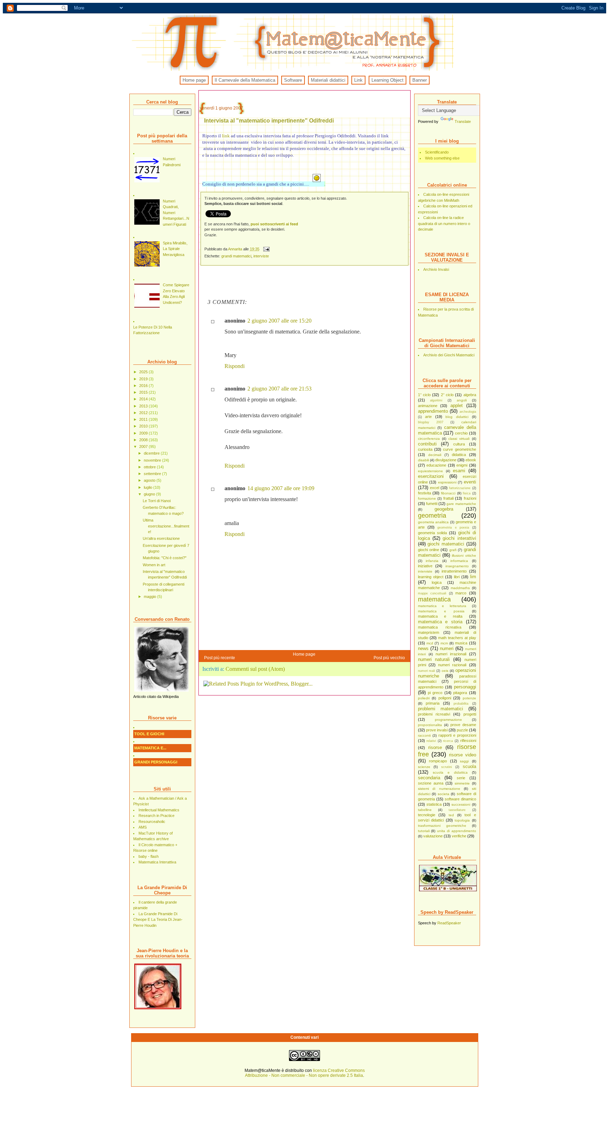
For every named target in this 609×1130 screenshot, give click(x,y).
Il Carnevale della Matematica (245, 80)
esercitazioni (431, 476)
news (423, 648)
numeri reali (426, 671)
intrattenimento (454, 571)
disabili (423, 460)
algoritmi (436, 400)
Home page (194, 80)
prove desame (463, 725)
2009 (144, 433)
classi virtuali (458, 439)
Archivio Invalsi (436, 269)
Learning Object (387, 80)
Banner (419, 80)
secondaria (429, 777)
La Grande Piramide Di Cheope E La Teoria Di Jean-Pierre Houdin (158, 920)
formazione (427, 498)
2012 (144, 413)
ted (451, 815)
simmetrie (462, 783)
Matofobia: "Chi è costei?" (164, 558)
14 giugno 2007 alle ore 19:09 (280, 488)
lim (473, 576)
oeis (445, 671)
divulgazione (445, 460)
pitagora (460, 693)
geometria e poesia (453, 527)
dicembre (152, 453)
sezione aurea (430, 783)
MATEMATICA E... (150, 748)
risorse (435, 747)
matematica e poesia (441, 611)
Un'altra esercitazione (161, 538)
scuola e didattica (450, 772)
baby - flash (149, 856)
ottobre (150, 467)
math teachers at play (457, 638)
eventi (470, 482)
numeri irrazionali (451, 654)
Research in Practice (156, 815)
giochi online (428, 550)
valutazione (433, 836)
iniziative (425, 566)
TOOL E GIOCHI (149, 734)
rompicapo (438, 761)
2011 (144, 419)
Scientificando (437, 152)
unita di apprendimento (456, 831)
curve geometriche (459, 449)
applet (456, 405)
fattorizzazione (459, 488)
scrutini (446, 767)
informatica (459, 561)
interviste (425, 571)
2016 (144, 385)
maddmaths (460, 588)
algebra (469, 395)
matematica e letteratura (442, 606)
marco (460, 593)
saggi (464, 761)
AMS (143, 827)
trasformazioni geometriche (442, 826)
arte (428, 416)
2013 (144, 406)
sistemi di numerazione (439, 789)
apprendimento (433, 411)
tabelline (425, 810)
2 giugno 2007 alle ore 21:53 (279, 389)
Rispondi (234, 366)
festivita (424, 493)
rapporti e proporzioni (457, 735)
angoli (462, 400)
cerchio (461, 433)
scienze (424, 767)
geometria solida (432, 533)
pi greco (435, 693)
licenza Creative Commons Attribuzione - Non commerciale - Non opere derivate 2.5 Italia (305, 1073)
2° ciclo (447, 395)
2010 (144, 426)
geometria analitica (433, 522)
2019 (144, 379)
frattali (448, 498)
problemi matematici (440, 708)
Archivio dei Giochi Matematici (448, 355)
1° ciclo (424, 395)
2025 (144, 372)
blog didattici (456, 417)
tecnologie (426, 815)
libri (457, 577)
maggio (150, 596)
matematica (434, 599)
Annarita (235, 249)
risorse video (462, 754)
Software (293, 80)
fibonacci (448, 493)
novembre (153, 460)
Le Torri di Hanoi (157, 501)
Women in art (154, 565)
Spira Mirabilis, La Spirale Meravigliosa (175, 249)
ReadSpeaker (449, 923)
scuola (469, 766)
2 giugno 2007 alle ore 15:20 (279, 321)
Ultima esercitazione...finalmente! (166, 526)
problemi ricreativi (434, 714)
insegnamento (457, 566)
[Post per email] (266, 249)
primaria (432, 703)
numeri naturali (434, 659)
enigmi (461, 465)
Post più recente (219, 657)
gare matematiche (461, 504)
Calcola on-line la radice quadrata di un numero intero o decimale (444, 223)
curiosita (425, 449)
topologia (462, 820)
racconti (424, 735)
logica (437, 582)
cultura (459, 444)
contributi (427, 444)
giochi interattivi (459, 538)
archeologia (468, 411)
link (226, 135)
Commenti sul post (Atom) (255, 669)
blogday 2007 (430, 422)
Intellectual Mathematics (159, 810)
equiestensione (430, 471)
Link (358, 80)
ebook (471, 460)
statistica (434, 804)
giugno (150, 494)
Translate (463, 121)
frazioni (470, 498)
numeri (447, 648)
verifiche (459, 836)
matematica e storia (440, 621)
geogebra (444, 509)
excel (434, 488)
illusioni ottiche (464, 555)
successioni (460, 804)
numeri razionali (452, 665)
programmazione (448, 720)
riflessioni (468, 740)
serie (461, 778)
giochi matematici (445, 544)
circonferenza (429, 439)
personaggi (465, 686)
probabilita (461, 703)
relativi (431, 741)
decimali (434, 455)
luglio (148, 487)
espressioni (447, 482)
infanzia (432, 561)
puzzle (462, 730)
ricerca (448, 741)
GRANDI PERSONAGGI (155, 762)
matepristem (428, 632)
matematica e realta (440, 616)
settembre (153, 474)
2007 (144, 446)
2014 (144, 399)
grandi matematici (236, 256)
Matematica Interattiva (157, 862)
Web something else (442, 158)
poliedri (424, 698)
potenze (469, 698)
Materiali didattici (328, 80)
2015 (144, 392)
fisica (466, 493)
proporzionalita (430, 725)
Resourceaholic (152, 821)
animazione (427, 406)
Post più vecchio (389, 657)
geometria (432, 515)
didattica (459, 454)
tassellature (457, 810)
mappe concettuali (432, 593)
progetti (469, 714)
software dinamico (460, 799)
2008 (144, 440)
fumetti (431, 503)
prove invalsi (437, 730)
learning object (430, 577)
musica (461, 643)
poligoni (444, 698)
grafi (452, 550)
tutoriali (424, 831)
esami (459, 470)
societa (443, 794)
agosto (150, 480)
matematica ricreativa (439, 627)
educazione (436, 465)
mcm (444, 643)
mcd (429, 643)
